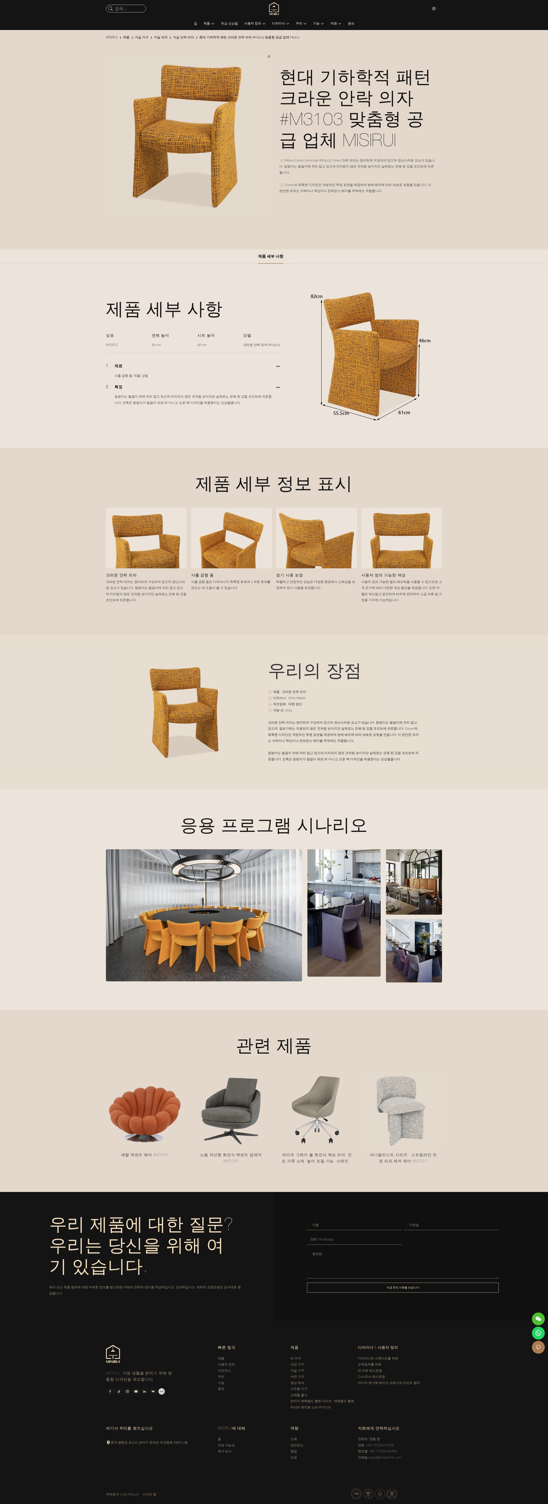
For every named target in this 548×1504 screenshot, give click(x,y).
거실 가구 (142, 37)
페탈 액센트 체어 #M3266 (144, 1155)
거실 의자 (161, 37)
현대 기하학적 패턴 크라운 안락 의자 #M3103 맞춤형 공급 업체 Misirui (249, 37)
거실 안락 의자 (183, 37)
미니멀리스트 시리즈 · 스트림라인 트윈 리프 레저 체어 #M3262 (403, 1158)
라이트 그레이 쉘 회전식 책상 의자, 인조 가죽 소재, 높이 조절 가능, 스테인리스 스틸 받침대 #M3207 (317, 1159)
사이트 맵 (149, 1494)
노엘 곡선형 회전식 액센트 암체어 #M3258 (231, 1158)
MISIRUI (112, 37)
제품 (126, 37)
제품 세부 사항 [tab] (270, 256)
